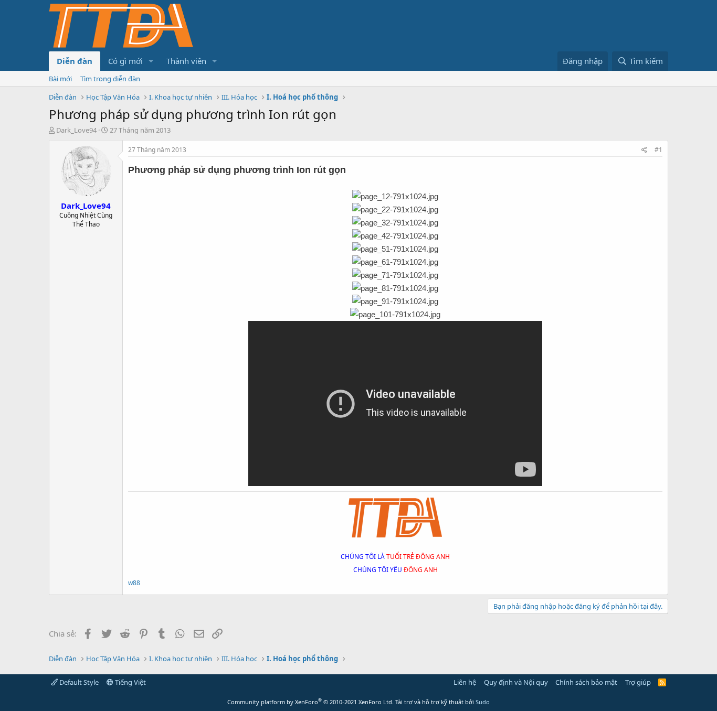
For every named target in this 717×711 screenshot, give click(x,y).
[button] (151, 61)
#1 (658, 149)
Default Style (78, 682)
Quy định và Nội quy (516, 682)
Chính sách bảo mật (586, 682)
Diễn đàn (74, 61)
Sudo (483, 702)
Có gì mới (125, 61)
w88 (134, 582)
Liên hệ (465, 682)
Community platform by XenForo (310, 702)
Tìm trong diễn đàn (110, 78)
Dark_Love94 (76, 130)
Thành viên (186, 61)
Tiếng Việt (129, 682)
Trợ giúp (638, 682)
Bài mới (60, 78)
